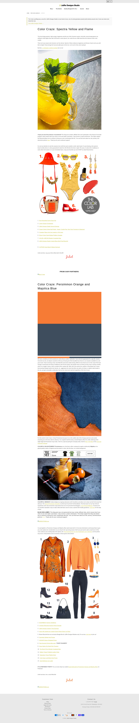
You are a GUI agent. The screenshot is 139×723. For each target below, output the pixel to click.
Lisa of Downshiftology (86, 505)
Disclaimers (47, 706)
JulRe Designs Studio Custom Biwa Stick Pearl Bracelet (53, 241)
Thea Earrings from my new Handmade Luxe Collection (78, 531)
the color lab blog (35, 13)
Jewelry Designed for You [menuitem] (70, 8)
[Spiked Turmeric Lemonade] (69, 90)
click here (88, 634)
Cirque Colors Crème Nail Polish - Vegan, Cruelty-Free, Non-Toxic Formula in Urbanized (62, 229)
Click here (92, 507)
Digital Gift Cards (47, 705)
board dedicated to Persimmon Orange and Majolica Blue (83, 666)
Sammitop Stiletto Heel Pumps (47, 637)
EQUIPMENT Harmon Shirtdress (47, 622)
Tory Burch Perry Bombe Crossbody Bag (50, 649)
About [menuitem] (87, 8)
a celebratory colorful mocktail (49, 48)
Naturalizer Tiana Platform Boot (48, 655)
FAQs (47, 701)
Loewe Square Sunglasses (46, 223)
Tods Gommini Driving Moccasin (47, 643)
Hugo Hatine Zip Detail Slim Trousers (48, 646)
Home (28, 13)
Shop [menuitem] (51, 8)
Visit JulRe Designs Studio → (36, 23)
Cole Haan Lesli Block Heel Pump (48, 658)
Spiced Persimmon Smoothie (52, 503)
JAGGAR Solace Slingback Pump (48, 640)
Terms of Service (47, 709)
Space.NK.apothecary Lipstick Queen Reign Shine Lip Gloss (54, 631)
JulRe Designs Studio (71, 718)
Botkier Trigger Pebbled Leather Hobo (49, 652)
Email (95, 701)
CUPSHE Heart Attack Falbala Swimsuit (49, 247)
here (43, 517)
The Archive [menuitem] (59, 8)
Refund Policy (47, 703)
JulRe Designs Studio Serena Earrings (49, 226)
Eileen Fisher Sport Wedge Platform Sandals (50, 235)
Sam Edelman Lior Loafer (46, 661)
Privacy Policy (47, 708)
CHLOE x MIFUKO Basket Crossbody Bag (50, 238)
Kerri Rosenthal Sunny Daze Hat (47, 220)
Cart (110, 1)
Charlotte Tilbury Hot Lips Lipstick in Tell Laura (51, 232)
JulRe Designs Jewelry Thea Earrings (49, 628)
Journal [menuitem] (82, 8)
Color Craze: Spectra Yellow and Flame (65, 29)
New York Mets (89, 441)
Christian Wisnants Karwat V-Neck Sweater (50, 625)
